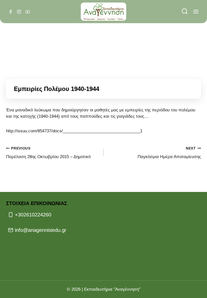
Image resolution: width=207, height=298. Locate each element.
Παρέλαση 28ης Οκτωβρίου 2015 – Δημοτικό (48, 152)
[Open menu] (196, 12)
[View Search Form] (184, 11)
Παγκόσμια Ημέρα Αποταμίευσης (169, 152)
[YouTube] (27, 11)
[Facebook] (10, 11)
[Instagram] (19, 11)
